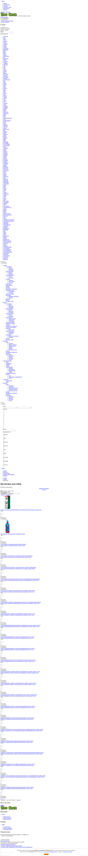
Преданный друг (7, 242)
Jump (4, 119)
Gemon (5, 97)
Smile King (5, 181)
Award (4, 46)
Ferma (4, 87)
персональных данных (67, 851)
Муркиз (5, 238)
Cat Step (5, 62)
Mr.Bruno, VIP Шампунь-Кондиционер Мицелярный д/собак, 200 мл (17, 788)
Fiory (4, 89)
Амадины (11, 385)
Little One (5, 125)
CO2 (10, 375)
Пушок (5, 244)
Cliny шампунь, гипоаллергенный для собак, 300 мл (13, 545)
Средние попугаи (13, 389)
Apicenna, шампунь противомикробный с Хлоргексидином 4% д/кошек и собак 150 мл (21, 509)
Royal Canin (6, 170)
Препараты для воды (11, 373)
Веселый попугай (7, 214)
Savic (4, 172)
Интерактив (11, 329)
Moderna (5, 134)
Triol (4, 191)
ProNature (5, 164)
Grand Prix (5, 107)
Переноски (8, 284)
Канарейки (11, 386)
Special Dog (6, 183)
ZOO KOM (6, 201)
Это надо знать (6, 826)
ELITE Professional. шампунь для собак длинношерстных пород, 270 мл (17, 707)
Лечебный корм (9, 275)
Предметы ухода (10, 290)
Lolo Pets (5, 126)
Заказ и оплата (6, 816)
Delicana (5, 73)
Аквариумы (9, 363)
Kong (4, 123)
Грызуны (5, 341)
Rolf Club (5, 169)
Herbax (5, 114)
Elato (4, 82)
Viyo (4, 197)
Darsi (4, 72)
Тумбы (7, 365)
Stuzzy (4, 185)
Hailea (4, 110)
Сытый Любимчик (7, 252)
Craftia (4, 69)
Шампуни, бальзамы (13, 296)
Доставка (5, 6)
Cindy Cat (5, 64)
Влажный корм (9, 271)
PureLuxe (5, 166)
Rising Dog (5, 167)
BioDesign (5, 49)
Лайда (4, 232)
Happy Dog (5, 113)
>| (4, 798)
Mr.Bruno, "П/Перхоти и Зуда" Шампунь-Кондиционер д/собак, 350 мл (17, 765)
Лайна (4, 233)
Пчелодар (5, 245)
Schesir (4, 173)
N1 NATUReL (6, 144)
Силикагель (11, 321)
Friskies (5, 95)
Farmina (5, 84)
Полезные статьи (7, 7)
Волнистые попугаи (13, 388)
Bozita (4, 54)
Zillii (4, 200)
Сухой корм (9, 266)
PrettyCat (5, 159)
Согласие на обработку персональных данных (11, 845)
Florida (4, 93)
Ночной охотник (7, 240)
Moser (4, 139)
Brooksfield (5, 58)
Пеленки (11, 280)
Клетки (7, 350)
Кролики (11, 343)
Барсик (5, 209)
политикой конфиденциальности (50, 851)
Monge (4, 136)
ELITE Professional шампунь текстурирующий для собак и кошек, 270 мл (18, 661)
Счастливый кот (7, 249)
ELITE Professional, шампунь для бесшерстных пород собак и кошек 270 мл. (18, 695)
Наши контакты (7, 819)
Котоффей (5, 229)
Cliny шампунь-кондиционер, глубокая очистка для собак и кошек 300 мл (18, 568)
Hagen (4, 109)
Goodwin (5, 103)
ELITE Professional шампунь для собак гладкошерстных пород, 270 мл (17, 638)
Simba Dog (5, 176)
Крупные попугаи (13, 390)
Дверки (8, 286)
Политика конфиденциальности (8, 844)
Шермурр (5, 259)
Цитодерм (5, 257)
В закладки (3, 517)
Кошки (5, 302)
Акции (5, 470)
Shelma (5, 175)
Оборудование (9, 367)
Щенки (10, 267)
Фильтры (11, 368)
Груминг (11, 297)
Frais (4, 94)
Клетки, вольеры (10, 293)
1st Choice (5, 36)
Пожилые (11, 270)
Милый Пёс (6, 235)
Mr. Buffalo (5, 142)
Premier (5, 157)
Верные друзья (6, 213)
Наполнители (9, 317)
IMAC (4, 116)
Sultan (4, 186)
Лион (4, 234)
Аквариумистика (7, 360)
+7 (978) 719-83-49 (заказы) (7, 20)
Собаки (5, 265)
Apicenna (5, 43)
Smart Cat (5, 178)
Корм (7, 342)
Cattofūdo (5, 63)
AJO (4, 40)
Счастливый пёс (7, 250)
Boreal (4, 53)
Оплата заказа (6, 4)
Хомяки (10, 347)
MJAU (4, 133)
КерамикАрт (6, 228)
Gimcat (4, 98)
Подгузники (12, 281)
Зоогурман (5, 226)
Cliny (4, 67)
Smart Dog (5, 180)
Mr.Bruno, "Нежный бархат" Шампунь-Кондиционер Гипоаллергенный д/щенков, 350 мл (21, 753)
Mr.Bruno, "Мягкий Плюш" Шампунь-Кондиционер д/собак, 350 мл (16, 742)
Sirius (4, 177)
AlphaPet (5, 41)
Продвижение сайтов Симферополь (24, 847)
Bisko (4, 51)
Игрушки (8, 298)
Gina (4, 99)
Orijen (4, 150)
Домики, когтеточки (11, 327)
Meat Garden (6, 129)
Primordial (5, 160)
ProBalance (5, 162)
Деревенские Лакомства (9, 219)
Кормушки (11, 355)
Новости (5, 475)
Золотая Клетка (7, 224)
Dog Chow (5, 74)
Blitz (4, 52)
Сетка (8, 491)
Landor (4, 124)
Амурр (4, 208)
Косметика (8, 295)
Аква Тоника (6, 206)
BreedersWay (6, 56)
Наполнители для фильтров (15, 377)
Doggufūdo (5, 77)
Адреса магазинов (7, 828)
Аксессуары (9, 354)
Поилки (11, 357)
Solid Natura (6, 182)
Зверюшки (5, 223)
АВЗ (4, 204)
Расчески (11, 292)
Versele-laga (6, 193)
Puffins (4, 165)
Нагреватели (12, 369)
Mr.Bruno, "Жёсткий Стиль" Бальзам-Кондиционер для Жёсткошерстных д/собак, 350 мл (21, 730)
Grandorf (5, 108)
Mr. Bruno (5, 141)
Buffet (4, 59)
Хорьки (10, 348)
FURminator (11, 291)
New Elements (6, 145)
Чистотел (5, 258)
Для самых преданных (8, 221)
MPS (4, 140)
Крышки (8, 364)
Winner (4, 198)
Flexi (4, 92)
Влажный (11, 277)
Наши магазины (4, 17)
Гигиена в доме (9, 301)
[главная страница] (9, 15)
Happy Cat (5, 111)
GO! (4, 102)
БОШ (4, 211)
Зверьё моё (5, 222)
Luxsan (5, 128)
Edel (4, 80)
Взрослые (11, 269)
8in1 (4, 37)
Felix (4, 85)
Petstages (5, 151)
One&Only (5, 147)
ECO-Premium (6, 79)
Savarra (5, 171)
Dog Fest (5, 76)
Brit (4, 57)
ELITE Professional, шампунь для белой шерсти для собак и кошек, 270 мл (18, 684)
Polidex (5, 156)
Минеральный (12, 318)
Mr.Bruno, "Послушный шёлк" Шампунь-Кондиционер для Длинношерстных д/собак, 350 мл (22, 776)
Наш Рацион (6, 239)
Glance (4, 100)
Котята (10, 305)
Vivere (4, 196)
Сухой (10, 276)
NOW (4, 146)
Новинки (5, 472)
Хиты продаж (6, 473)
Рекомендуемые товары (8, 474)
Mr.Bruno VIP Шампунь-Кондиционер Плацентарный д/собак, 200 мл (17, 719)
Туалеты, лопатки (10, 322)
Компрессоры (12, 370)
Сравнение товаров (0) (6, 494)
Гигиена (8, 279)
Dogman (5, 78)
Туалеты (11, 282)
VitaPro (5, 195)
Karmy (4, 121)
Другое (10, 359)
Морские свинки (13, 344)
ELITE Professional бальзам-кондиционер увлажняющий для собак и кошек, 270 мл (20, 626)
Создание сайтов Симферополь (8, 847)
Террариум (5, 379)
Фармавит (5, 254)
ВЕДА (4, 212)
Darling (5, 71)
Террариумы (9, 380)
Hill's (4, 115)
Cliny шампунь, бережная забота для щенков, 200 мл (13, 533)
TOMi (4, 190)
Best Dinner (6, 48)
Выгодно (5, 216)
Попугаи (5, 383)
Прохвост (5, 243)
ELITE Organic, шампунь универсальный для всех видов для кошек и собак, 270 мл (20, 603)
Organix (5, 149)
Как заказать (6, 8)
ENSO (4, 83)
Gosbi (4, 104)
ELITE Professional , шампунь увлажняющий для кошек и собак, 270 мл (17, 614)
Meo (4, 130)
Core (4, 68)
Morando (5, 138)
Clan (4, 66)
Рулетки (8, 287)
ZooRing (5, 203)
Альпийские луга (7, 207)
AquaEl (5, 45)
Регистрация (6, 12)
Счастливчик (6, 248)
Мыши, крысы (12, 346)
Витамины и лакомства (11, 288)
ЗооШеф (5, 227)
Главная (5, 3)
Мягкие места (9, 285)
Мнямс (5, 237)
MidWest (5, 131)
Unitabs (5, 192)
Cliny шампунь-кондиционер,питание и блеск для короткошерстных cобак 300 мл (20, 580)
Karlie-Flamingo (6, 120)
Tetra (4, 187)
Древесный (11, 319)
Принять (46, 854)
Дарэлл (5, 218)
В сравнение (3, 518)
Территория (6, 253)
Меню (3, 1)
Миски (7, 300)
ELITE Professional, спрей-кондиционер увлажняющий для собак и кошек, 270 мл (20, 672)
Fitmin (4, 90)
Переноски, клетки (10, 323)
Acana (4, 38)
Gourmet (5, 105)
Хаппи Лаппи (6, 255)
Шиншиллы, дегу (13, 349)
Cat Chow (5, 61)
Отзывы (5, 9)
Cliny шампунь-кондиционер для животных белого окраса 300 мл (16, 557)
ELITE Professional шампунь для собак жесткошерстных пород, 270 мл (17, 649)
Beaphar (5, 47)
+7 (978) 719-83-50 (5, 22)
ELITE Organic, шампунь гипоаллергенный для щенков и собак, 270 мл (17, 591)
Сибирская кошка (7, 247)
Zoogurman (5, 202)
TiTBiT (5, 188)
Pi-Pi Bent (5, 154)
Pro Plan (5, 161)
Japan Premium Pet (7, 118)
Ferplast (5, 88)
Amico (4, 42)
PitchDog (5, 155)
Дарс (4, 217)
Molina (4, 135)
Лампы (10, 372)
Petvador (5, 152)
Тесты (10, 378)
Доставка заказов (7, 817)
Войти (2, 12)
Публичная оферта (7, 829)
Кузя (4, 230)
